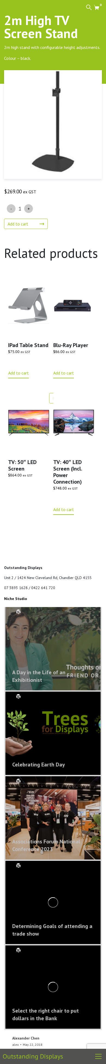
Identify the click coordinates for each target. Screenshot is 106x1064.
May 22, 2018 (32, 1045)
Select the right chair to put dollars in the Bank (45, 1014)
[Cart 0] (96, 7)
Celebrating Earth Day (38, 764)
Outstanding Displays (33, 1056)
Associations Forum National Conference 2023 (46, 845)
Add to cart (18, 224)
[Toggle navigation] (98, 1056)
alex (15, 1045)
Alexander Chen (25, 1038)
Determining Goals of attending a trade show (52, 930)
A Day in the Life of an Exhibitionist (39, 676)
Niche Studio (15, 598)
